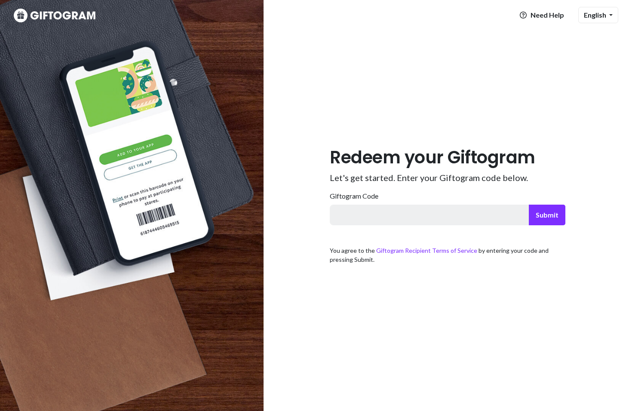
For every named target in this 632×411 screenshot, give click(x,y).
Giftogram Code (354, 196)
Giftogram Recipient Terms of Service (426, 250)
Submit (547, 215)
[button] (598, 15)
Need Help (546, 15)
